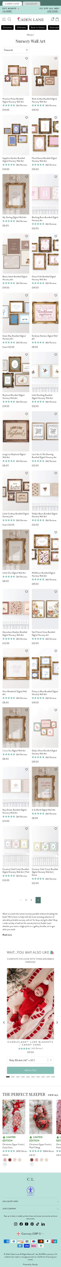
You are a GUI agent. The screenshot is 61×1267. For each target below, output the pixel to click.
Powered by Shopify (30, 1264)
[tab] (12, 3)
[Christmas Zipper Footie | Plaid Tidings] (10, 1160)
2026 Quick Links (10, 1201)
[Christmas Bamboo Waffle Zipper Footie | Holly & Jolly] (15, 1160)
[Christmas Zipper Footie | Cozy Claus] (5, 1160)
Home (30, 34)
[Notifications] (52, 19)
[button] (25, 60)
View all (53, 1095)
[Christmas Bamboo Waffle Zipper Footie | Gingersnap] (19, 1160)
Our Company (9, 1208)
